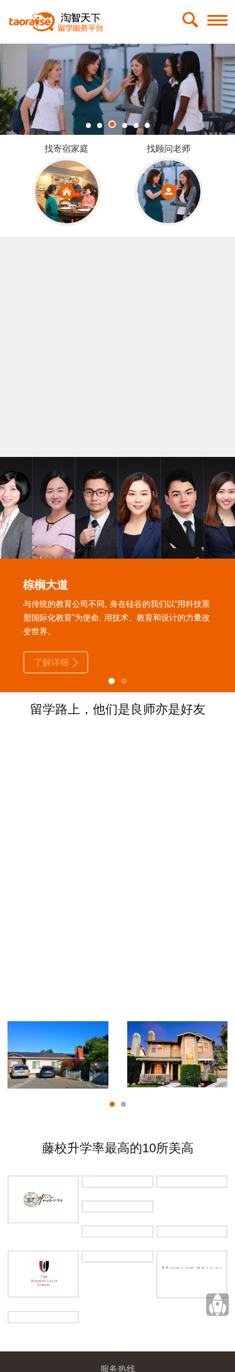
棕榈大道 (45, 585)
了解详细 (51, 662)
